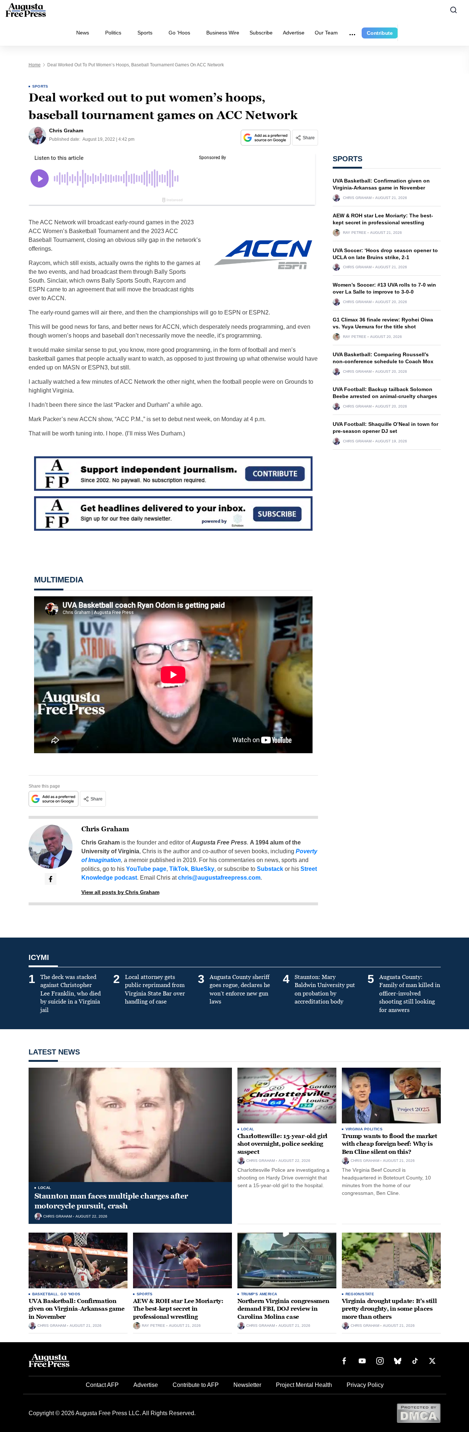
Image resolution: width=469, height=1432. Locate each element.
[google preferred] (266, 138)
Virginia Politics (364, 1129)
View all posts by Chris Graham (120, 892)
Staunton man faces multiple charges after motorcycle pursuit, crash (111, 1201)
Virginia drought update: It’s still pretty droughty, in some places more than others (389, 1309)
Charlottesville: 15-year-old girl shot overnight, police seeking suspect (282, 1144)
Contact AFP (102, 1385)
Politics (113, 33)
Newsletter (247, 1385)
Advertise (293, 33)
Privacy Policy (365, 1385)
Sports (144, 33)
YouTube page (146, 869)
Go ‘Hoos (179, 33)
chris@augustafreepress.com (219, 878)
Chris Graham (105, 829)
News (82, 33)
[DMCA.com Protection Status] (418, 1413)
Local (44, 1188)
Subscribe (261, 33)
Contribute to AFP (196, 1385)
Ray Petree (354, 233)
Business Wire (222, 33)
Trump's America (259, 1294)
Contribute (380, 33)
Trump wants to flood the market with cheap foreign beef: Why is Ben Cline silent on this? (389, 1144)
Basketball (45, 1294)
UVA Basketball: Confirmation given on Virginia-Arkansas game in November (77, 1309)
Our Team (326, 33)
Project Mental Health (304, 1385)
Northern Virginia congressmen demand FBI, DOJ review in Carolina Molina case (283, 1309)
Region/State (360, 1294)
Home (35, 64)
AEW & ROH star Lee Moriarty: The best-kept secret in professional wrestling (178, 1309)
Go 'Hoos (70, 1294)
